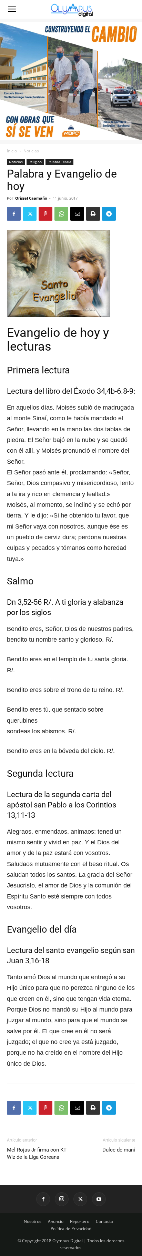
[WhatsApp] (61, 214)
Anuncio (55, 1221)
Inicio (12, 151)
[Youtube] (99, 1199)
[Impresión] (93, 214)
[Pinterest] (45, 214)
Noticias (31, 151)
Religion (35, 161)
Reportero (79, 1221)
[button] (12, 9)
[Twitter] (30, 214)
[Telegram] (109, 214)
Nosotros (32, 1221)
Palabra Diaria (59, 161)
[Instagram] (62, 1199)
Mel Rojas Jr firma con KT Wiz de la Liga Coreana (37, 1153)
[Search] (132, 9)
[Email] (77, 214)
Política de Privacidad (71, 1229)
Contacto (104, 1221)
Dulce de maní (118, 1150)
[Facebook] (14, 214)
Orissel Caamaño (31, 198)
